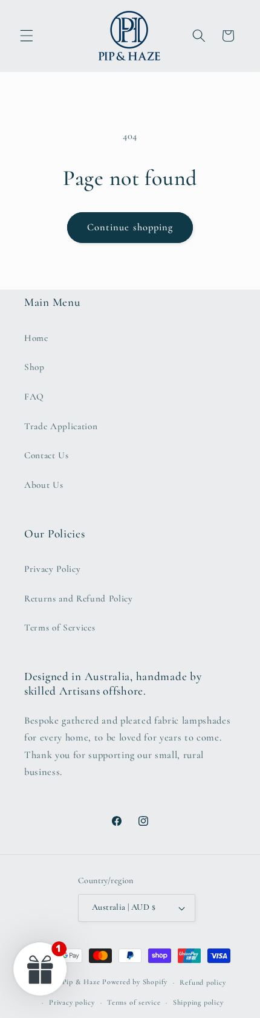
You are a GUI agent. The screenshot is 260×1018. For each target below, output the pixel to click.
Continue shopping (130, 227)
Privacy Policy (52, 568)
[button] (26, 35)
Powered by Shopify (134, 982)
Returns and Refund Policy (78, 598)
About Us (43, 484)
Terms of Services (59, 627)
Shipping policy (198, 1002)
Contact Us (46, 455)
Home (36, 337)
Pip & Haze (81, 982)
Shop (34, 366)
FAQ (34, 396)
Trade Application (60, 426)
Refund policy (203, 982)
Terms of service (133, 1002)
